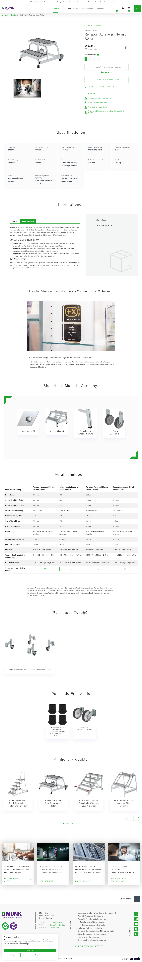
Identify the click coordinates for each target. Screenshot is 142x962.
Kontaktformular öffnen (58, 925)
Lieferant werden (67, 958)
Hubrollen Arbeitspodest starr (84, 729)
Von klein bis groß (56, 431)
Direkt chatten (54, 928)
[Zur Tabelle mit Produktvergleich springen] (98, 55)
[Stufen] (125, 48)
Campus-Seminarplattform (65, 2)
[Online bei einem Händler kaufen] (45, 569)
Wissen (75, 8)
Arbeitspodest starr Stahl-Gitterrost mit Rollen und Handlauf (18, 803)
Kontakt (103, 2)
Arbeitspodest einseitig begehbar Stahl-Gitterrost (124, 803)
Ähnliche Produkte (71, 823)
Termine (52, 2)
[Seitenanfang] (137, 899)
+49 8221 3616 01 (56, 922)
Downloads (44, 2)
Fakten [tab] (15, 221)
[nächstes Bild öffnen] (136, 818)
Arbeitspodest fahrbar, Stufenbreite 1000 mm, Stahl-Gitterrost (89, 803)
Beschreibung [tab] (28, 221)
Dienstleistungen (86, 8)
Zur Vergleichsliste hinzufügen (101, 86)
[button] (117, 8)
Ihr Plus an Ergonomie (114, 432)
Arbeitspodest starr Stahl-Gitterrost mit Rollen (53, 803)
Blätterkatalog (33, 2)
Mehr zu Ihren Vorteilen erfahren (89, 946)
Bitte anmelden (106, 72)
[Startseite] (7, 8)
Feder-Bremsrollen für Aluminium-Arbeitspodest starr (30, 670)
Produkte (56, 8)
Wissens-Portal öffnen (12, 880)
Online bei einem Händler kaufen (106, 79)
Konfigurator (66, 8)
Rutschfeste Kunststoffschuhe (85, 432)
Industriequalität (28, 431)
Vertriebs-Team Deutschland (118, 880)
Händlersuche (81, 2)
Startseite (5, 15)
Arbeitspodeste (48, 881)
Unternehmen (100, 8)
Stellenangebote (93, 2)
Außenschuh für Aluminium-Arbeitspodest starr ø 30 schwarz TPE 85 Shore (57, 731)
